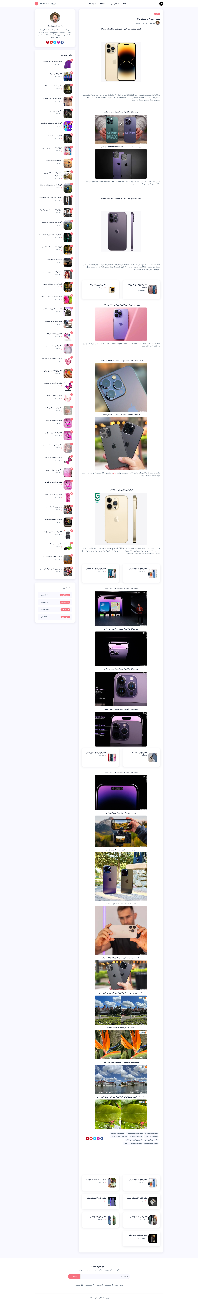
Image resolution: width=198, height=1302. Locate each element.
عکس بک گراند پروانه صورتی (52, 445)
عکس (157, 14)
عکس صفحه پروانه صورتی (53, 432)
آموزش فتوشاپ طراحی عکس (52, 147)
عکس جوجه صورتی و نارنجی (53, 370)
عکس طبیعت (65, 609)
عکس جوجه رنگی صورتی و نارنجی (51, 296)
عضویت (74, 1276)
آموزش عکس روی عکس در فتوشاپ (50, 197)
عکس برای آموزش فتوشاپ (53, 86)
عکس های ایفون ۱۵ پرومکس (137, 1235)
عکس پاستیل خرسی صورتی (52, 494)
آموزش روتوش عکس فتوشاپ (52, 98)
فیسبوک (108, 1285)
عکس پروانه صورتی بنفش (53, 457)
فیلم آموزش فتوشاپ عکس (53, 284)
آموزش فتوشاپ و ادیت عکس (52, 222)
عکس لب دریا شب (56, 110)
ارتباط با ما (92, 3)
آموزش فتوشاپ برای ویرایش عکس (50, 234)
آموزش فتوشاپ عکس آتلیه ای (52, 246)
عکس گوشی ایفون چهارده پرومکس (138, 754)
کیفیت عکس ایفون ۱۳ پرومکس (95, 1179)
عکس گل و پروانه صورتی (54, 346)
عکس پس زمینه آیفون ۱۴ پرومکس (132, 1143)
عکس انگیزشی (65, 595)
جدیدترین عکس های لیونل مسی (51, 568)
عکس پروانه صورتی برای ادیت (52, 358)
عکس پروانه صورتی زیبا (54, 420)
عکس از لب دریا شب (55, 135)
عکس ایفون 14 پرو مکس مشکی (134, 1140)
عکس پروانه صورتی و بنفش (53, 383)
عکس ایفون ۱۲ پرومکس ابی (138, 568)
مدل (114, 473)
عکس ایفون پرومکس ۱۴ (98, 284)
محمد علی (152, 23)
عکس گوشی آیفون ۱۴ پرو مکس (119, 1136)
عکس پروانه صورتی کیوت (53, 482)
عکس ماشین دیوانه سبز (54, 544)
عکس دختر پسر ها (56, 73)
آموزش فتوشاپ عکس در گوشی (51, 123)
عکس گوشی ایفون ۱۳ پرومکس (96, 752)
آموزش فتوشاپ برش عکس (52, 271)
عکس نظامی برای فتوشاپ (53, 321)
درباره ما (102, 3)
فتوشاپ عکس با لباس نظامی (52, 308)
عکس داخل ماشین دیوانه (53, 519)
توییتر (99, 1285)
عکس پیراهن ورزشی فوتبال (52, 61)
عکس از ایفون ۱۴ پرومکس (150, 1143)
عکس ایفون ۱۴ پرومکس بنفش (135, 1133)
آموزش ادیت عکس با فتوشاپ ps (51, 185)
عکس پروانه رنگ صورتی (54, 395)
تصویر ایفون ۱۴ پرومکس (136, 1136)
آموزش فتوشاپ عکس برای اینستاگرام (53, 174)
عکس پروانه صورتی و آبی (54, 333)
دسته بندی (115, 3)
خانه (124, 3)
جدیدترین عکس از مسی (54, 506)
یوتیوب (77, 1285)
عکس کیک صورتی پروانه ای (53, 407)
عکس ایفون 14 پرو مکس (151, 1140)
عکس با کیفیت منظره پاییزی (52, 556)
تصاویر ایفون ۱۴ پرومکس (151, 1136)
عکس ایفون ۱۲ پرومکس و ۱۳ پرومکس (137, 286)
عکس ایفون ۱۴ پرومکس (98, 1216)
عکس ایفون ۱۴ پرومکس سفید (137, 1198)
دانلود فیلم (119, 1285)
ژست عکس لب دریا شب (54, 160)
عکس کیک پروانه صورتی (54, 469)
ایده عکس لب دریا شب (54, 259)
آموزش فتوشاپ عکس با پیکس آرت (50, 209)
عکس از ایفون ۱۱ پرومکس (138, 1216)
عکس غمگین (65, 617)
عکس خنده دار (65, 602)
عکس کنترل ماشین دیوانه (53, 531)
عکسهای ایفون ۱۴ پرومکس (117, 1133)
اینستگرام (88, 1285)
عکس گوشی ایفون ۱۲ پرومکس (96, 568)
